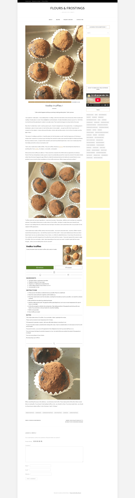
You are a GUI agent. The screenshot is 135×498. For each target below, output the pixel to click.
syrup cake (89, 157)
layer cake (95, 147)
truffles (37, 148)
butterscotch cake (91, 119)
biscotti (89, 117)
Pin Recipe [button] (69, 267)
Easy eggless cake (99, 137)
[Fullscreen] (107, 105)
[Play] (88, 105)
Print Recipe (40, 267)
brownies (100, 117)
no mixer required (101, 152)
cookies (100, 129)
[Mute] (105, 105)
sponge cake (97, 155)
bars (96, 114)
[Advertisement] (98, 60)
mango (88, 150)
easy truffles (58, 412)
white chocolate (98, 157)
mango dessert (95, 150)
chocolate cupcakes (103, 124)
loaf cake (102, 147)
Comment (28, 445)
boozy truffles (30, 412)
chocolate (38, 412)
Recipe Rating (28, 441)
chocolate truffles (48, 412)
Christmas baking (40, 102)
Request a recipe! (36, 1)
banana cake (90, 114)
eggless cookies (91, 142)
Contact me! (28, 1)
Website (27, 474)
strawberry (105, 155)
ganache (61, 146)
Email (27, 470)
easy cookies (90, 137)
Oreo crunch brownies (33, 420)
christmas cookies (103, 127)
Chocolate (31, 102)
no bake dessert (91, 152)
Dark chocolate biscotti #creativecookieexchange (74, 421)
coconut (89, 129)
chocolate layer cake (92, 127)
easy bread (101, 134)
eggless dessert (100, 142)
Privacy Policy (45, 1)
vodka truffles (74, 412)
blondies (94, 117)
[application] (98, 100)
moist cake (103, 150)
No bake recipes (67, 102)
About (50, 19)
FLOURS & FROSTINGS (67, 8)
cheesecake (89, 122)
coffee (94, 129)
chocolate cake (105, 122)
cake (99, 119)
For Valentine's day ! (56, 102)
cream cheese (90, 132)
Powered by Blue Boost (75, 493)
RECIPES (58, 19)
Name (27, 465)
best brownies (102, 114)
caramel (104, 119)
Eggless (48, 102)
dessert (95, 134)
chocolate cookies (91, 124)
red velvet (89, 155)
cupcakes (89, 134)
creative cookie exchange (101, 132)
